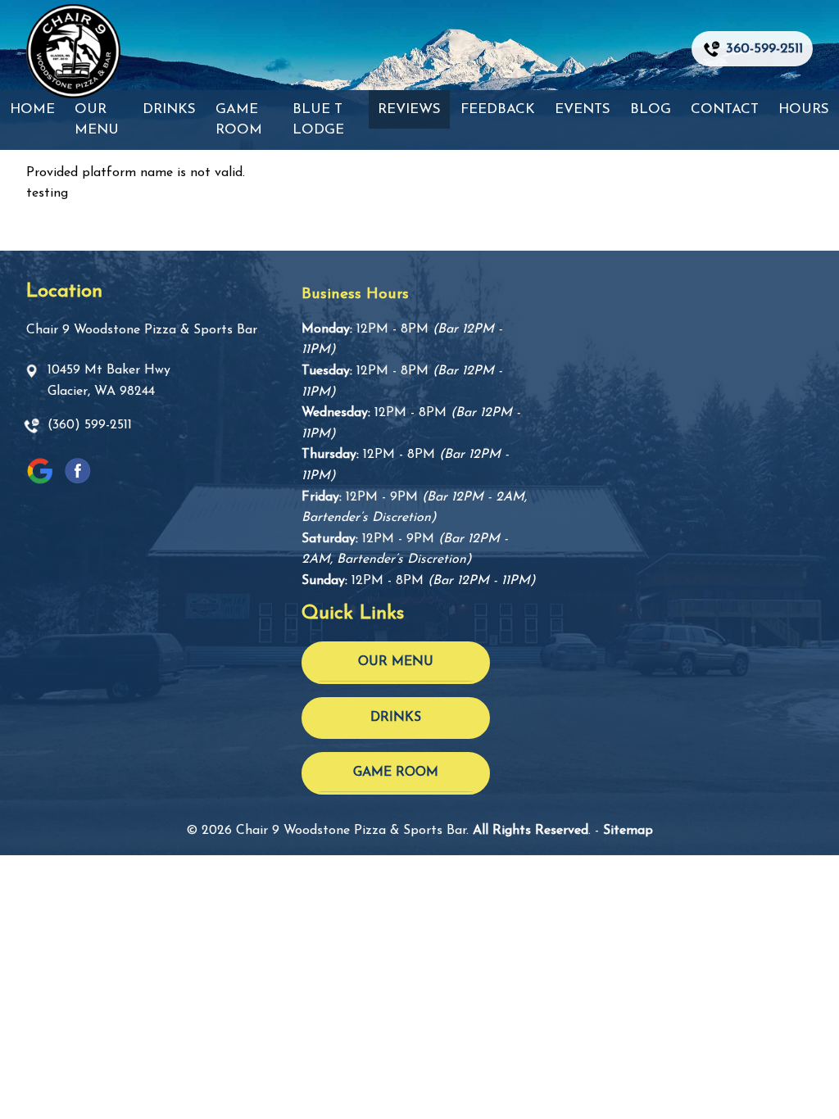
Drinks (169, 109)
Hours (803, 109)
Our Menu (97, 120)
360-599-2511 (764, 49)
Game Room (238, 120)
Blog (650, 109)
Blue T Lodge (318, 120)
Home (32, 109)
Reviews (409, 109)
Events (582, 109)
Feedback (497, 109)
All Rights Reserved (530, 830)
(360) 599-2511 (90, 425)
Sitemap (628, 830)
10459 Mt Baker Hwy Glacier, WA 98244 (109, 381)
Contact (725, 109)
